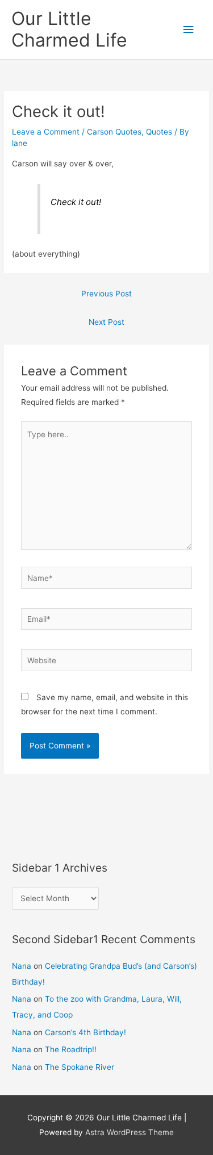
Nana (21, 965)
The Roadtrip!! (71, 1049)
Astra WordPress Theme (129, 1132)
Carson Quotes (114, 131)
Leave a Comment (46, 131)
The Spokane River (79, 1067)
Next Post (106, 322)
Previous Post (106, 293)
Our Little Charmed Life (69, 29)
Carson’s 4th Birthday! (85, 1032)
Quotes (159, 131)
